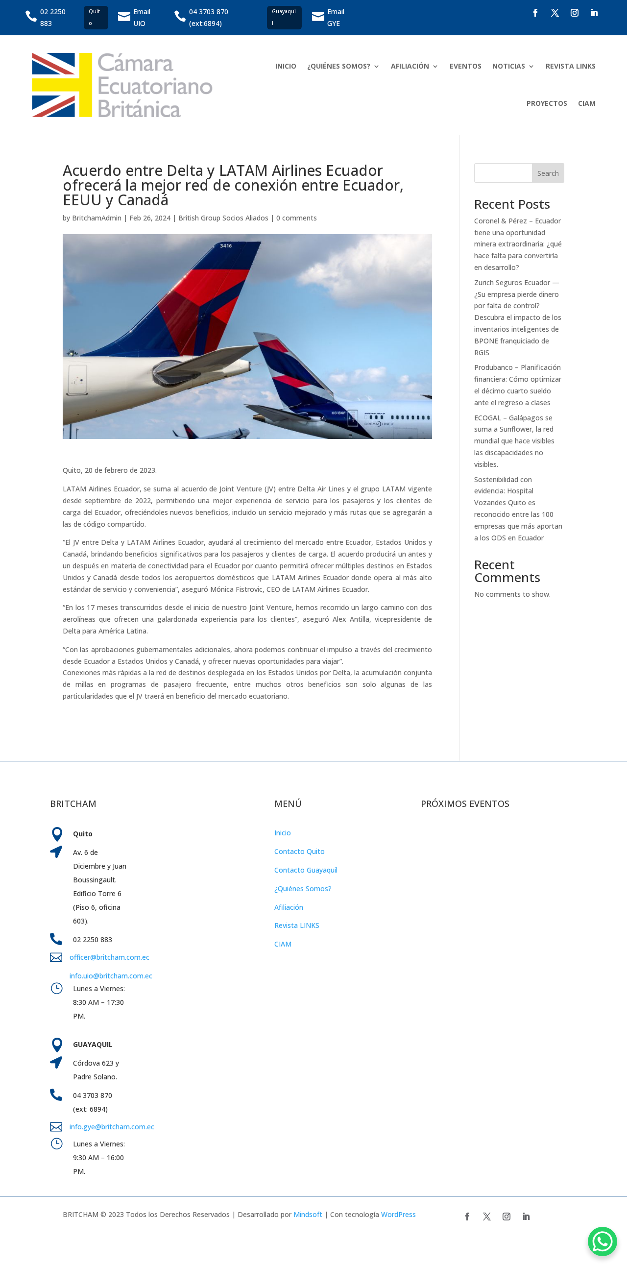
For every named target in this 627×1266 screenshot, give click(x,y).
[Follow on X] (555, 13)
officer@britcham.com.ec (109, 957)
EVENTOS (466, 66)
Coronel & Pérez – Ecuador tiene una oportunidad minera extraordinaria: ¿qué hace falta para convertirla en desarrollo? (518, 244)
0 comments (296, 217)
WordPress (398, 1214)
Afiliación (288, 907)
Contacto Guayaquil (306, 870)
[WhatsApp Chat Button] (602, 1241)
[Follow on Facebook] (535, 13)
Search (548, 173)
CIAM (587, 103)
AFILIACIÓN (410, 66)
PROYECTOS (547, 103)
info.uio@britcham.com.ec (111, 975)
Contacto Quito (299, 851)
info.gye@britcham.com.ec (113, 1126)
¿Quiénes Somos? (303, 888)
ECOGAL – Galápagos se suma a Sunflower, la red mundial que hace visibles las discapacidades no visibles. (514, 441)
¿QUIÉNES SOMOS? (338, 66)
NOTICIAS (508, 66)
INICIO (285, 66)
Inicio (282, 832)
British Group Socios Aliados (223, 217)
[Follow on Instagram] (574, 13)
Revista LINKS (296, 925)
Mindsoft (307, 1214)
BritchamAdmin (96, 217)
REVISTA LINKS (571, 66)
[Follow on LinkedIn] (594, 13)
